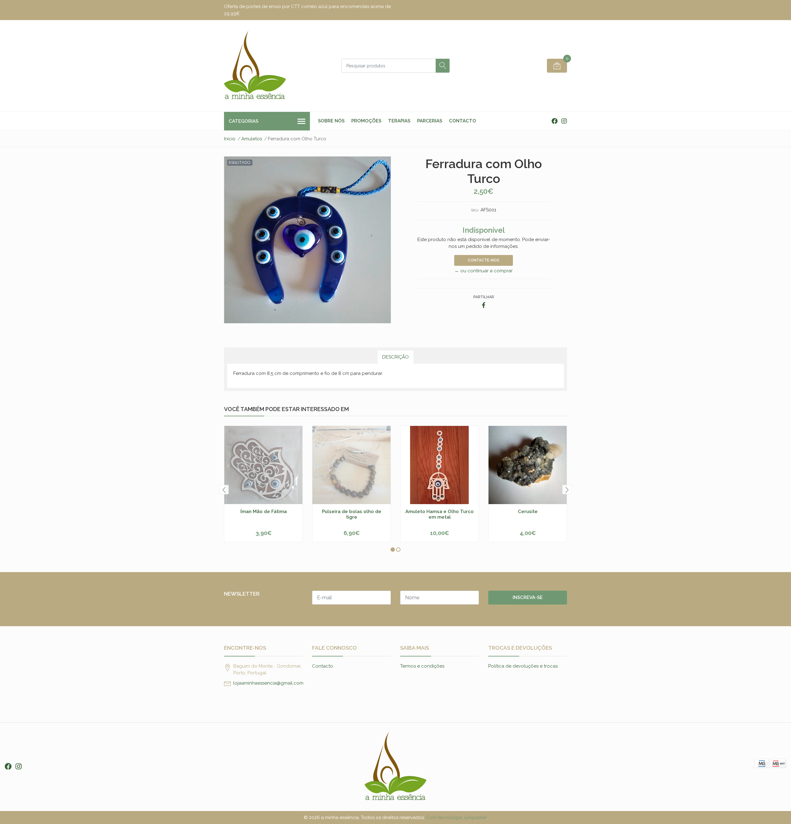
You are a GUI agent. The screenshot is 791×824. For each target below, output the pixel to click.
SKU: (475, 210)
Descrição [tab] (395, 357)
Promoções (366, 121)
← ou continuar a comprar (484, 271)
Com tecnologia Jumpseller (456, 817)
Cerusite (528, 511)
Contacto (462, 121)
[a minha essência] (255, 65)
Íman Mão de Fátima (263, 511)
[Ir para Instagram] (564, 121)
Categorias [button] (243, 121)
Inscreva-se (528, 597)
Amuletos (251, 139)
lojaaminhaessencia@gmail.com (268, 683)
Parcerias (429, 121)
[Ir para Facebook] (555, 121)
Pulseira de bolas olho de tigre (351, 514)
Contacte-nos (483, 260)
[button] (393, 549)
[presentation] (224, 489)
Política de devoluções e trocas (523, 666)
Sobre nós (331, 121)
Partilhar (483, 297)
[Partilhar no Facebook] (483, 305)
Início (229, 139)
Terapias (399, 121)
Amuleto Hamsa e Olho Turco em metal (439, 514)
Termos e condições (422, 666)
